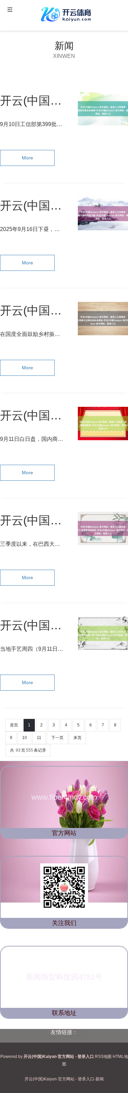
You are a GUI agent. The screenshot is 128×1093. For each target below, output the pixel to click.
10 (24, 737)
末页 (77, 737)
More (27, 157)
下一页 (57, 737)
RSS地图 (103, 1056)
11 (39, 737)
